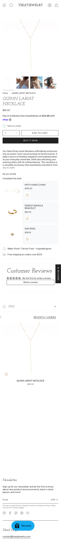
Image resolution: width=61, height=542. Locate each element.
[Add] (27, 194)
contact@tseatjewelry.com (17, 536)
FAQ (11, 306)
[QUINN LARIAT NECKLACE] (30, 350)
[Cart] (56, 5)
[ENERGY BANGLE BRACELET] (12, 213)
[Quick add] (6, 374)
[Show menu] (4, 5)
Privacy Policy (50, 505)
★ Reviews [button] (58, 274)
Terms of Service (12, 508)
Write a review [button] (30, 282)
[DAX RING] (12, 234)
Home (5, 93)
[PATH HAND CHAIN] (12, 190)
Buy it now (30, 140)
